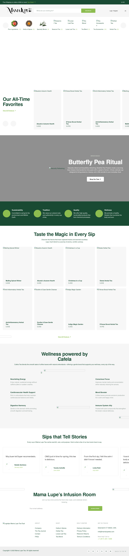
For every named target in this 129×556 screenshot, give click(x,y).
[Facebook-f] (97, 551)
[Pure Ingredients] (14, 23)
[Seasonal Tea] (57, 23)
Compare (57, 98)
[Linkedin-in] (102, 551)
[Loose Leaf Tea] (71, 23)
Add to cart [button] (57, 126)
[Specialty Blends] (43, 23)
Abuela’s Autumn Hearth (45, 124)
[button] (4, 11)
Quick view (57, 103)
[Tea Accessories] (100, 23)
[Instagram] (88, 551)
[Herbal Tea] (114, 23)
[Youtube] (110, 551)
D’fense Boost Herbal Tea (73, 123)
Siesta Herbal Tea (106, 281)
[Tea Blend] (86, 23)
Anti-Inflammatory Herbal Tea (105, 123)
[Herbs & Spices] (29, 23)
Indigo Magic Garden (75, 324)
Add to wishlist (57, 94)
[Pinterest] (106, 551)
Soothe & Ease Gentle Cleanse (45, 323)
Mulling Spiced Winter (13, 281)
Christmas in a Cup (75, 281)
